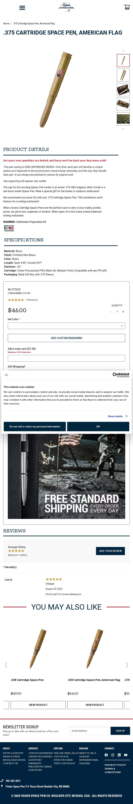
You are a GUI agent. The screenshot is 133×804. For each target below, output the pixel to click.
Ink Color (14, 319)
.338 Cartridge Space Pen (27, 679)
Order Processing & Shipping (40, 758)
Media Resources (14, 760)
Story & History (13, 753)
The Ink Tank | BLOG (66, 753)
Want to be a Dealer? (87, 755)
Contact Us (10, 763)
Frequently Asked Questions (40, 768)
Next (126, 665)
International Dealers (88, 762)
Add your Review (110, 550)
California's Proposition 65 (24, 221)
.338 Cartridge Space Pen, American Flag (93, 679)
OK (98, 426)
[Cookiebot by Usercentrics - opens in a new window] (115, 375)
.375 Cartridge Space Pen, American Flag (34, 23)
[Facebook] (106, 755)
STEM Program (63, 760)
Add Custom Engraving (66, 338)
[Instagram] (112, 755)
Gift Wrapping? (16, 366)
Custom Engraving (40, 753)
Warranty (34, 763)
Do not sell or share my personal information (35, 426)
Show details (115, 416)
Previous (7, 665)
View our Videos (64, 763)
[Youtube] (125, 755)
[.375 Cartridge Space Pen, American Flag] (66, 460)
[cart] (127, 7)
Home (6, 23)
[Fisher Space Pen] (66, 7)
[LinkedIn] (119, 755)
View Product (38, 704)
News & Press (11, 756)
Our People (61, 756)
